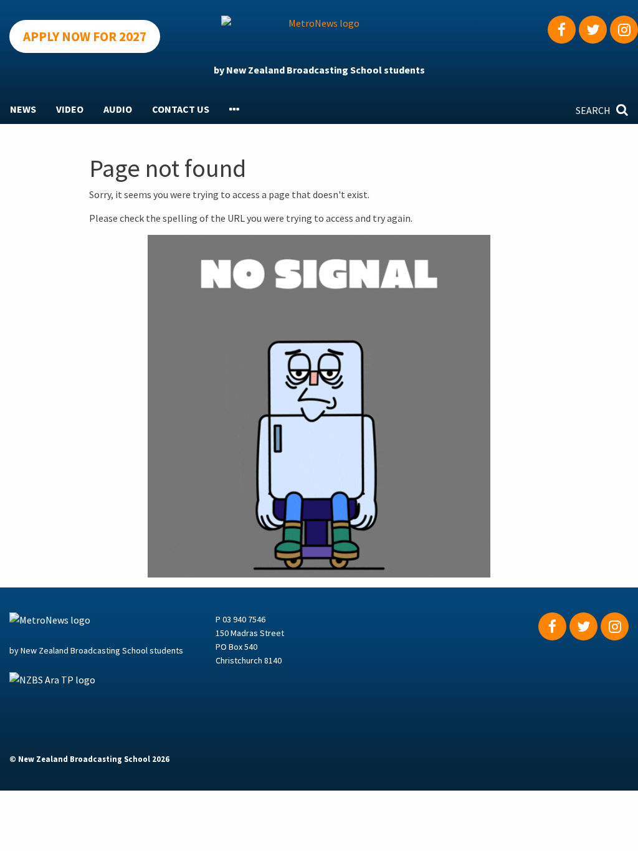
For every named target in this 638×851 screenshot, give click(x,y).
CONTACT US (180, 109)
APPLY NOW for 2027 (84, 36)
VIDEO (69, 109)
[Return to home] (319, 34)
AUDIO (117, 109)
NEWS (23, 109)
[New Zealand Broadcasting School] (112, 702)
